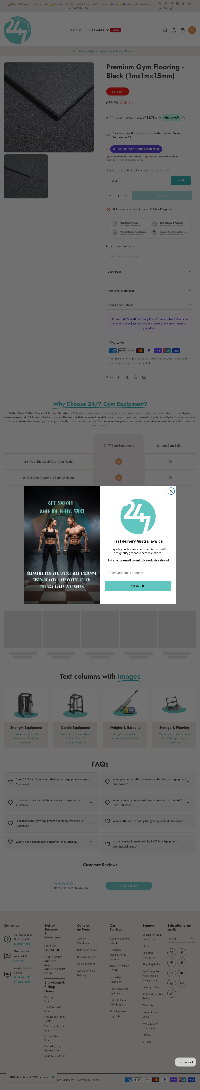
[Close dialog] (171, 491)
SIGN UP (138, 586)
